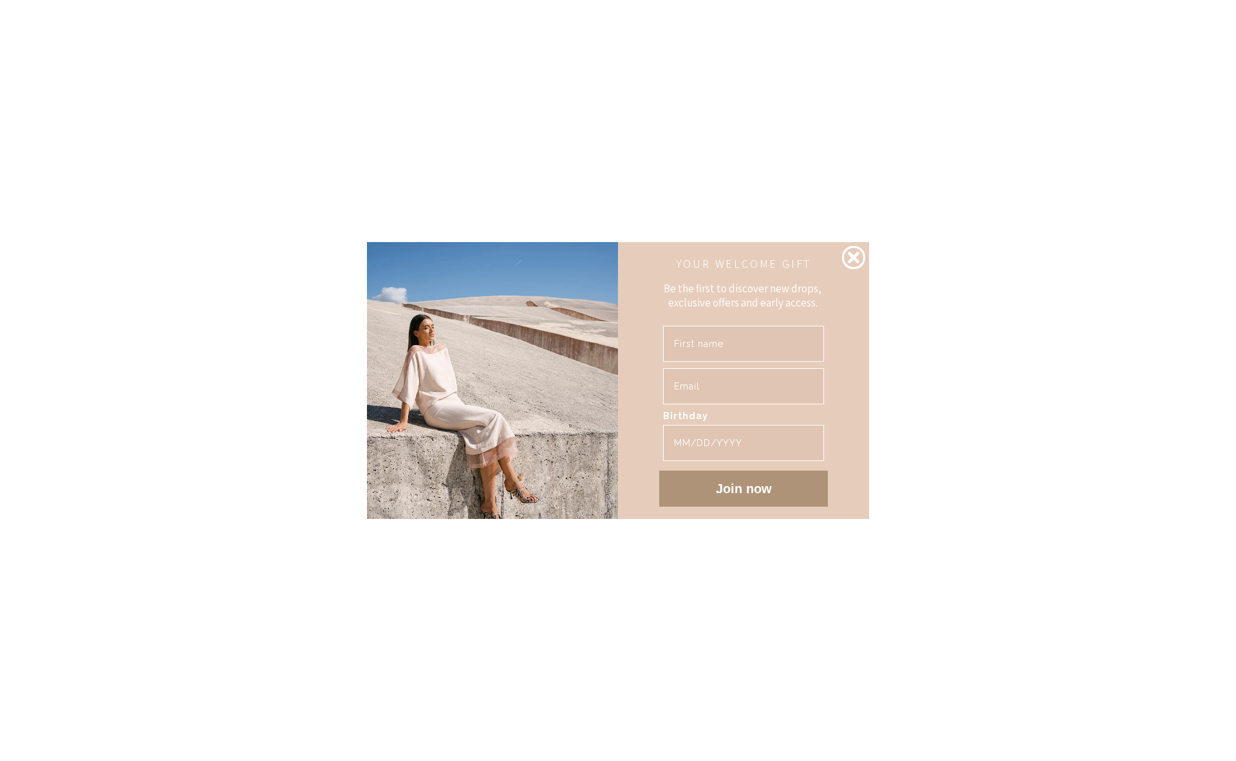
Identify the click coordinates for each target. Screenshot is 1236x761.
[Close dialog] (853, 257)
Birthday (685, 416)
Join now (744, 489)
